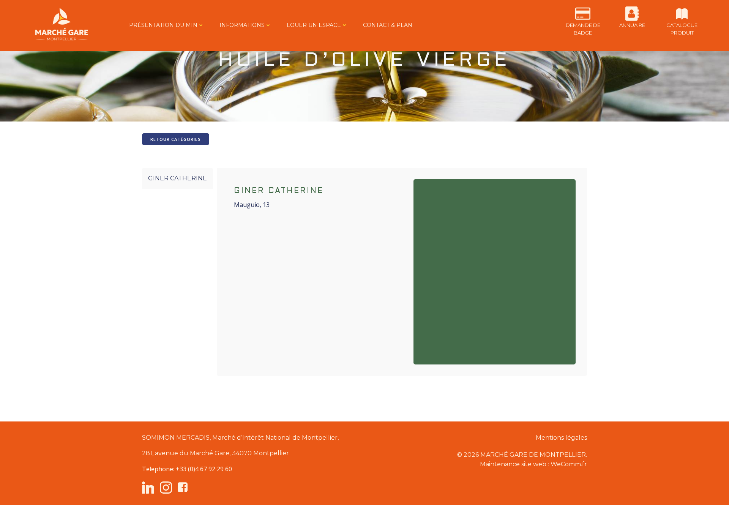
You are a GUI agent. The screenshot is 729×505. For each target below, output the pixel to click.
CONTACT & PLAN (387, 25)
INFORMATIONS (242, 25)
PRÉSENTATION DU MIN (163, 25)
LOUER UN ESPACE (314, 25)
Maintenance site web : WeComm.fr (533, 464)
